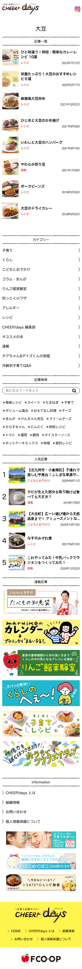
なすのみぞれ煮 (39, 538)
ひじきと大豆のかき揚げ (40, 120)
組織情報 (13, 802)
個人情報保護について (23, 821)
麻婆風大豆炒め (33, 98)
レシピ (25, 62)
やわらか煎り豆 (33, 164)
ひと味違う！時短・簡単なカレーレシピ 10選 (49, 54)
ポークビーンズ (33, 186)
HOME (16, 931)
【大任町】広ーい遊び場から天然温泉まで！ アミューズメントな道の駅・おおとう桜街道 (53, 516)
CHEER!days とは (20, 793)
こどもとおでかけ (38, 480)
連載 (23, 170)
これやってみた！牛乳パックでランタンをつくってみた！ (53, 560)
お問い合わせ (16, 812)
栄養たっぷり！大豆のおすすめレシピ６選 (49, 76)
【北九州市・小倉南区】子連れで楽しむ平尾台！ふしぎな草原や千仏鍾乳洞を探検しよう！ (53, 472)
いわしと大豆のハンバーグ (42, 142)
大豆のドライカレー (36, 208)
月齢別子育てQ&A (16, 365)
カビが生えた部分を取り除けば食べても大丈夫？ (53, 494)
